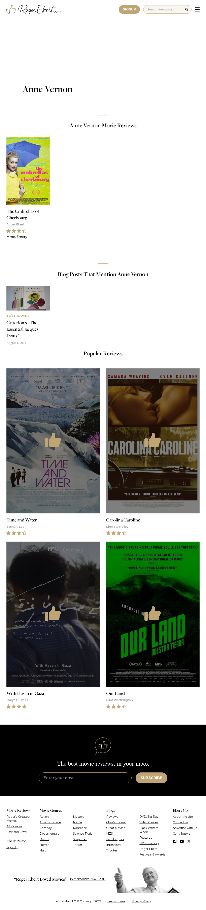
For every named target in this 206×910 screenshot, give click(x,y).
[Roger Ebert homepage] (33, 9)
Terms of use (116, 901)
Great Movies (115, 828)
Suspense (80, 839)
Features (145, 837)
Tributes (111, 850)
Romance (80, 828)
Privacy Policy (141, 901)
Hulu (43, 850)
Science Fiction (83, 833)
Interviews (113, 845)
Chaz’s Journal (116, 822)
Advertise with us (185, 828)
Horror (44, 845)
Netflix (77, 822)
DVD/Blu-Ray (148, 816)
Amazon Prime (50, 822)
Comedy (46, 828)
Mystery (78, 816)
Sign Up (12, 847)
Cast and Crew (16, 832)
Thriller (77, 845)
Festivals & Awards (152, 854)
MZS (109, 833)
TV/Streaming (149, 843)
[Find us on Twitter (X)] (189, 841)
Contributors (181, 833)
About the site (183, 816)
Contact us (180, 822)
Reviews (112, 816)
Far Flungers (115, 839)
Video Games (148, 822)
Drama (44, 839)
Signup (129, 9)
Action (44, 816)
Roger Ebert (148, 849)
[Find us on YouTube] (182, 841)
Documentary (49, 833)
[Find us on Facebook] (174, 841)
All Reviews (14, 826)
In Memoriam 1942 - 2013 (88, 879)
